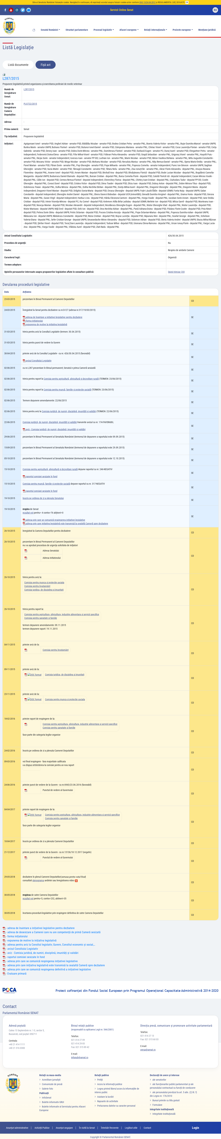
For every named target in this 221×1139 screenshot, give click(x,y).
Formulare (157, 1104)
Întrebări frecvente (110, 1127)
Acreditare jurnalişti (51, 1079)
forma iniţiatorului (34, 320)
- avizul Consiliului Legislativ (21, 948)
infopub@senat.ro (79, 1057)
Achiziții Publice (42, 1127)
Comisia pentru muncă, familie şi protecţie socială (67, 389)
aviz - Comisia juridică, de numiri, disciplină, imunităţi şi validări (55, 429)
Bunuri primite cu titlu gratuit (166, 1100)
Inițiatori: (9, 143)
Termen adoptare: (13, 264)
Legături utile (131, 1127)
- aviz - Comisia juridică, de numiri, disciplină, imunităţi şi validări (41, 953)
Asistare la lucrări (105, 1096)
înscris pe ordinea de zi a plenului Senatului (43, 498)
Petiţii (100, 1079)
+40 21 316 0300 (17, 1048)
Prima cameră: (11, 129)
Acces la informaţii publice (109, 1084)
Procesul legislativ (103, 29)
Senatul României (49, 29)
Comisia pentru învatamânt (37, 586)
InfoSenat (46, 1097)
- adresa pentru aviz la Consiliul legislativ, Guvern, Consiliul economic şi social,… (50, 944)
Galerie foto (47, 1088)
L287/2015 (11, 78)
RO (215, 10)
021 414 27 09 (78, 1039)
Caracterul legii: (12, 257)
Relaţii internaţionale (154, 29)
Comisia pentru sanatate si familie (40, 618)
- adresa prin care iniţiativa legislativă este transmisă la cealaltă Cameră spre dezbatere (55, 965)
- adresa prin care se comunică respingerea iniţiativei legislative (41, 961)
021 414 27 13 (147, 1035)
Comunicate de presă (52, 1084)
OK (187, 2)
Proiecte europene (182, 29)
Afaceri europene (128, 29)
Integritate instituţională (163, 1113)
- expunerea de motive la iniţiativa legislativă (30, 940)
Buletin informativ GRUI (53, 1102)
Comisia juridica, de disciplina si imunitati (44, 589)
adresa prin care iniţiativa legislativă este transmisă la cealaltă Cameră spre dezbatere (66, 523)
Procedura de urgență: (15, 243)
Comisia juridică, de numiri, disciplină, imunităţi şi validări (69, 411)
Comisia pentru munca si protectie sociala (44, 582)
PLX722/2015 (30, 103)
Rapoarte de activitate (107, 1101)
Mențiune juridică (207, 29)
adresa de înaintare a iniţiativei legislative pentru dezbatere (53, 317)
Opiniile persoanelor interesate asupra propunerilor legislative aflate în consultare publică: (49, 271)
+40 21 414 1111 (17, 1044)
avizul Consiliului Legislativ (38, 360)
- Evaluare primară (15, 973)
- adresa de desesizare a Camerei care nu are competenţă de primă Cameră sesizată (52, 932)
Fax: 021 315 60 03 (149, 1039)
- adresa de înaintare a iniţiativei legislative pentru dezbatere (40, 928)
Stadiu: (7, 250)
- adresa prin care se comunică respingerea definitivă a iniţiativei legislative (48, 969)
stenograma (38, 880)
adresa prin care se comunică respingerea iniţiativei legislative (55, 520)
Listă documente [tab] (18, 65)
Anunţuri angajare (64, 1127)
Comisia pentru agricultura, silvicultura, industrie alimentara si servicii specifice (61, 614)
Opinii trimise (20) (176, 271)
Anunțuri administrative (17, 1127)
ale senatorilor (159, 1079)
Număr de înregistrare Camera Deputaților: (10, 109)
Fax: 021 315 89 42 (80, 1047)
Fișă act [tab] (45, 65)
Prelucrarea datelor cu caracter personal (116, 1105)
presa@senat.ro (148, 1049)
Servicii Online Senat (121, 10)
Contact (147, 1127)
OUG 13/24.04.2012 (147, 2)
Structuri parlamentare (77, 29)
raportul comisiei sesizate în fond (41, 476)
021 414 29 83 (78, 1043)
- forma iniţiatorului (16, 936)
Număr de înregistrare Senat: (10, 93)
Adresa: (8, 122)
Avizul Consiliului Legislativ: (18, 235)
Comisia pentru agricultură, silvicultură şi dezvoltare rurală (71, 378)
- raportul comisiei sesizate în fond (25, 957)
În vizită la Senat (87, 1127)
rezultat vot (28, 512)
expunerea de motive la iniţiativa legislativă (46, 324)
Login (195, 1128)
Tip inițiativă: (11, 136)
